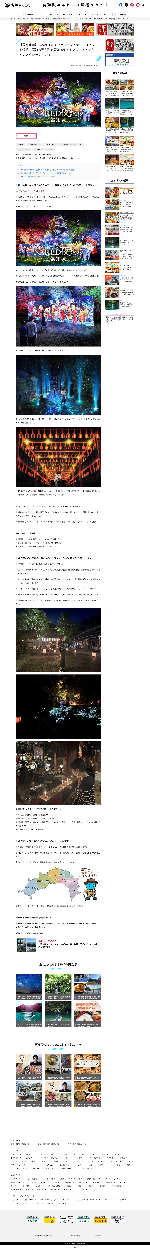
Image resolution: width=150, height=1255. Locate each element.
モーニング (116, 1161)
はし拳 (14, 1200)
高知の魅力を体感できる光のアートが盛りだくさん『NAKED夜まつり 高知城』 (47, 170)
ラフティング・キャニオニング (88, 1200)
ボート (14, 1203)
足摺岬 (44, 1182)
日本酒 (123, 1158)
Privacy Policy (78, 1236)
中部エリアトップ (22, 19)
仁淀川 (83, 1189)
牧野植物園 (16, 1189)
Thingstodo (50, 144)
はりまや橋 (97, 1182)
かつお (104, 1154)
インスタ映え (69, 1189)
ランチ (129, 1161)
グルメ (41, 14)
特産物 (102, 1165)
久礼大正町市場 (118, 1186)
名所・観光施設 (34, 1179)
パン (94, 1154)
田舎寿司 (56, 1161)
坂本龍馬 (110, 1182)
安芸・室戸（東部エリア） (78, 1144)
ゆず (38, 1165)
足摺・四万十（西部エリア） (22, 1144)
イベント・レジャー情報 (88, 14)
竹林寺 (38, 149)
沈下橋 (55, 1182)
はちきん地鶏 (86, 1168)
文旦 (45, 1161)
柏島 (81, 1186)
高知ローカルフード (85, 1161)
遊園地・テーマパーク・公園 (71, 1179)
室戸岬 (14, 1186)
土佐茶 (65, 1154)
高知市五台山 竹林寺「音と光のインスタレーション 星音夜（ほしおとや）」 (47, 173)
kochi (21, 144)
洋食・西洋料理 (95, 1158)
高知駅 (70, 1186)
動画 (105, 14)
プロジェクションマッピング (71, 144)
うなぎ (79, 1165)
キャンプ (67, 1200)
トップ (13, 19)
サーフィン (28, 1203)
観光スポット (68, 14)
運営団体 (100, 1236)
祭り (50, 1203)
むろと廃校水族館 (54, 1186)
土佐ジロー (36, 1168)
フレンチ (41, 1154)
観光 (47, 19)
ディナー (102, 1161)
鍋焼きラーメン (68, 1168)
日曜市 (103, 1186)
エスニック (16, 1154)
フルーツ (70, 1158)
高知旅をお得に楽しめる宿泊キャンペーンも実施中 (38, 176)
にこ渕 (39, 1186)
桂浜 (122, 1182)
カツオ (68, 1161)
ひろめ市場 (69, 1182)
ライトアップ (23, 149)
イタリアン (31, 1158)
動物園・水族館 (93, 1179)
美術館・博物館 (17, 1182)
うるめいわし (52, 1168)
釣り (40, 1203)
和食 (82, 1158)
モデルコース (17, 1179)
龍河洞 (29, 1189)
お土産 (91, 1165)
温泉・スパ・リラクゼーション (117, 1179)
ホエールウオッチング (49, 1200)
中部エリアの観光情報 (37, 19)
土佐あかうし (65, 1165)
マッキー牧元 (117, 1165)
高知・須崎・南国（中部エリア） (51, 1144)
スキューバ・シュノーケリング (117, 1200)
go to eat (117, 1154)
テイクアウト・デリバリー (50, 1158)
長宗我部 (41, 1189)
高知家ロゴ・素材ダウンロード (48, 1236)
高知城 (50, 149)
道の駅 (92, 1186)
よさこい (62, 1203)
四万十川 (82, 1182)
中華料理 (111, 1158)
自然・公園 (50, 1179)
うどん (54, 1154)
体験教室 (55, 1189)
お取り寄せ (53, 14)
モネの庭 (27, 1186)
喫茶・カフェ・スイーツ (20, 1165)
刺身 (130, 1165)
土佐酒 (29, 1154)
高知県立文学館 (29, 1200)
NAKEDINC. (34, 144)
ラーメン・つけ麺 (18, 1161)
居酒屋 (33, 1161)
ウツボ (14, 1168)
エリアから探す (27, 14)
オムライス (50, 1165)
